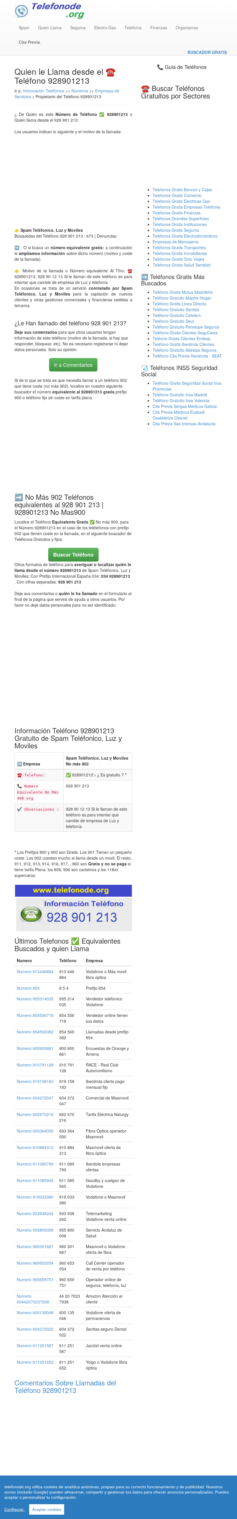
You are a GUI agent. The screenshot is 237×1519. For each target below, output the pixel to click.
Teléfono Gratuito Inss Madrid (180, 394)
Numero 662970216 (35, 1114)
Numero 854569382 (35, 1032)
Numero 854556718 (35, 1015)
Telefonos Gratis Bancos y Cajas (182, 189)
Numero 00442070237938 (33, 1299)
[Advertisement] (73, 180)
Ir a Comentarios (73, 364)
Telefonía (133, 27)
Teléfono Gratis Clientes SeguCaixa (185, 332)
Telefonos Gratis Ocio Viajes (178, 259)
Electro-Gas (105, 27)
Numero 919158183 (35, 1081)
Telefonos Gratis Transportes (179, 247)
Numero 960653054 (35, 1263)
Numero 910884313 (35, 1147)
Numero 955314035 (35, 999)
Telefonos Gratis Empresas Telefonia (186, 207)
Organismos (187, 27)
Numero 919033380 (35, 1197)
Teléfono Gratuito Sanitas (176, 309)
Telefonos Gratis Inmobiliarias (180, 253)
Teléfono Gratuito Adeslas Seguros (184, 350)
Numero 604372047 (35, 1098)
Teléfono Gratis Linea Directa (179, 304)
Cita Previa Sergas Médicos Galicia (185, 406)
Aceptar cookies (46, 1509)
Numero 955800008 (35, 1230)
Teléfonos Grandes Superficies (181, 218)
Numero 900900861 (35, 1048)
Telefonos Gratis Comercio (177, 195)
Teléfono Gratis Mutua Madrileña (183, 292)
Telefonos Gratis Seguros (176, 230)
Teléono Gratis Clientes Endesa (181, 338)
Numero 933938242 (35, 1213)
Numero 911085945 (35, 1180)
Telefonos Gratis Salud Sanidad (181, 265)
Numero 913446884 (35, 971)
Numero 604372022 (35, 1329)
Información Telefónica (43, 91)
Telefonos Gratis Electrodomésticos (185, 236)
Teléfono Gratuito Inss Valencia (181, 400)
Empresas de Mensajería (176, 242)
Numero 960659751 (35, 1279)
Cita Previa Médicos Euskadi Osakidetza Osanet (179, 415)
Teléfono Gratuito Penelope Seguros (186, 327)
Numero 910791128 (35, 1065)
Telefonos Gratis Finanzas (177, 213)
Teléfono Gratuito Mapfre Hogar (182, 298)
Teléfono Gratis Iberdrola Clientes (183, 344)
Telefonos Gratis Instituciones (180, 224)
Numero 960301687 (35, 1246)
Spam (24, 27)
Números (80, 91)
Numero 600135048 (35, 1312)
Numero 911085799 (35, 1164)
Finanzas (158, 27)
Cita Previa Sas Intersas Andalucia (184, 423)
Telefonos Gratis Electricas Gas (181, 201)
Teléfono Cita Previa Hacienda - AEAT (187, 356)
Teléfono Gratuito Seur (173, 321)
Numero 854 (28, 988)
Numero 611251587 (35, 1345)
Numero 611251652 (35, 1362)
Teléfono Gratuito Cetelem (177, 315)
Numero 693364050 (35, 1131)
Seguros (78, 27)
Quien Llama (50, 27)
